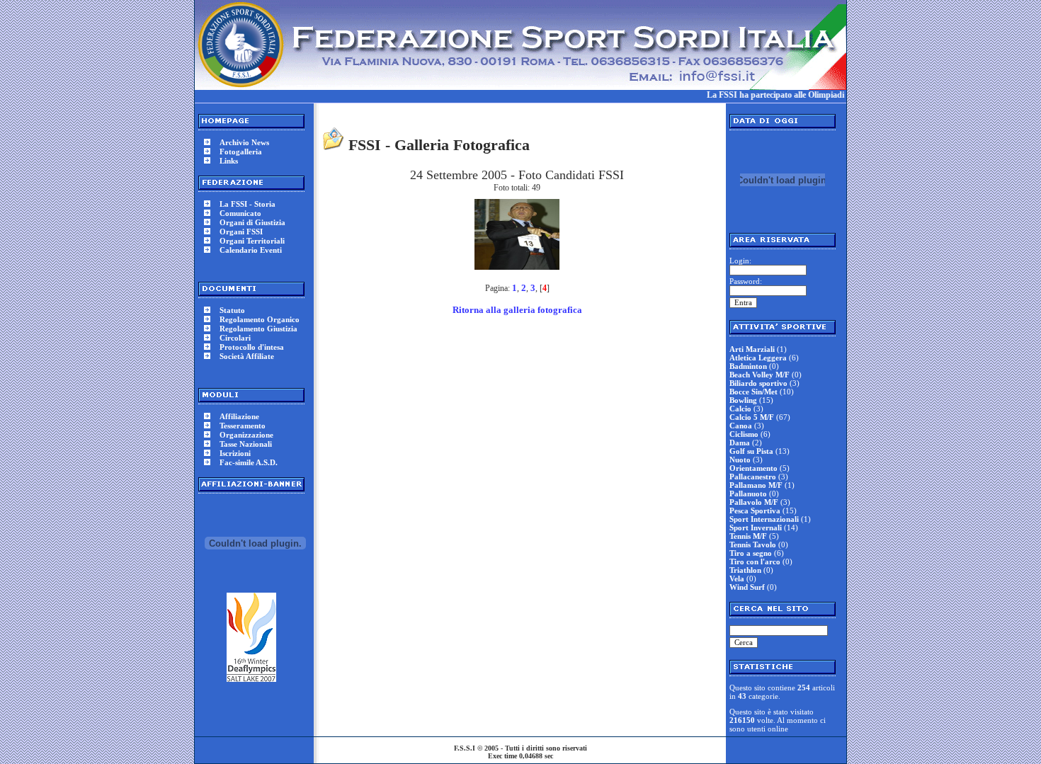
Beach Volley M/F (759, 374)
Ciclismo (743, 434)
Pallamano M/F (756, 485)
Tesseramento (243, 425)
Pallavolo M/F (753, 502)
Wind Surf (747, 587)
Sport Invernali (755, 527)
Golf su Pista (751, 451)
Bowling (743, 400)
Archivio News (244, 142)
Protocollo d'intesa (252, 347)
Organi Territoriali (252, 240)
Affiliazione (239, 416)
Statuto (232, 310)
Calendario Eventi (251, 250)
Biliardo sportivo (758, 383)
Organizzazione (246, 435)
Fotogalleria (241, 151)
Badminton (748, 366)
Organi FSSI (241, 231)
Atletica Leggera (758, 357)
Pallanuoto (748, 493)
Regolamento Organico (260, 319)
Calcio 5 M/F (751, 417)
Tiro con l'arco (754, 561)
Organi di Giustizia (252, 222)
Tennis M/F (748, 536)
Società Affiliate (247, 356)
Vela (736, 578)
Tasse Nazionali (246, 444)
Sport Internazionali (764, 519)
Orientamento (753, 468)
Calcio (740, 408)
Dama (739, 442)
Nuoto (740, 459)
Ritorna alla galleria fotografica (517, 309)
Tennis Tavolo (752, 544)
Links (229, 160)
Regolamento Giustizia (258, 328)
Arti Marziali (752, 349)
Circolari (235, 337)
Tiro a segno (750, 553)
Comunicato (240, 213)
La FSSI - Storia (247, 204)
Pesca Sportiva (754, 510)
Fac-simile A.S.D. (249, 462)
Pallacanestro (752, 476)
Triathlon (745, 570)
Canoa (740, 425)
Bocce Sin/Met (753, 391)
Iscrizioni (235, 453)
